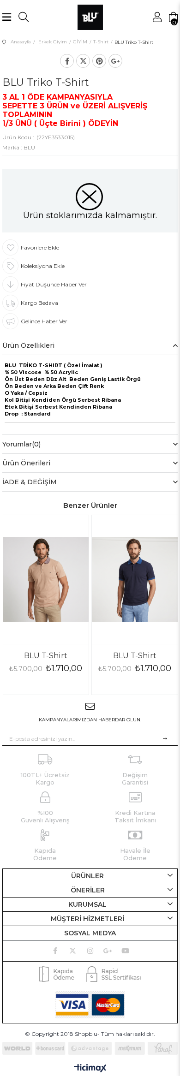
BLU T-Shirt (45, 655)
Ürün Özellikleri (28, 345)
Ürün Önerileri (26, 463)
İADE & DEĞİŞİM (29, 482)
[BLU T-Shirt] (46, 579)
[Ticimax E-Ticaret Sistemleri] (90, 1069)
